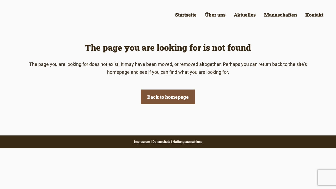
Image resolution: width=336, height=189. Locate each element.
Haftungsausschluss (187, 142)
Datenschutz (161, 142)
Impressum (142, 142)
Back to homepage (168, 97)
